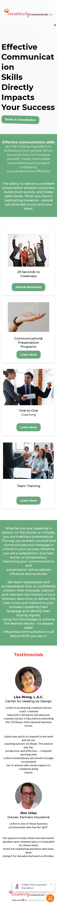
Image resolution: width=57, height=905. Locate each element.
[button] (55, 25)
